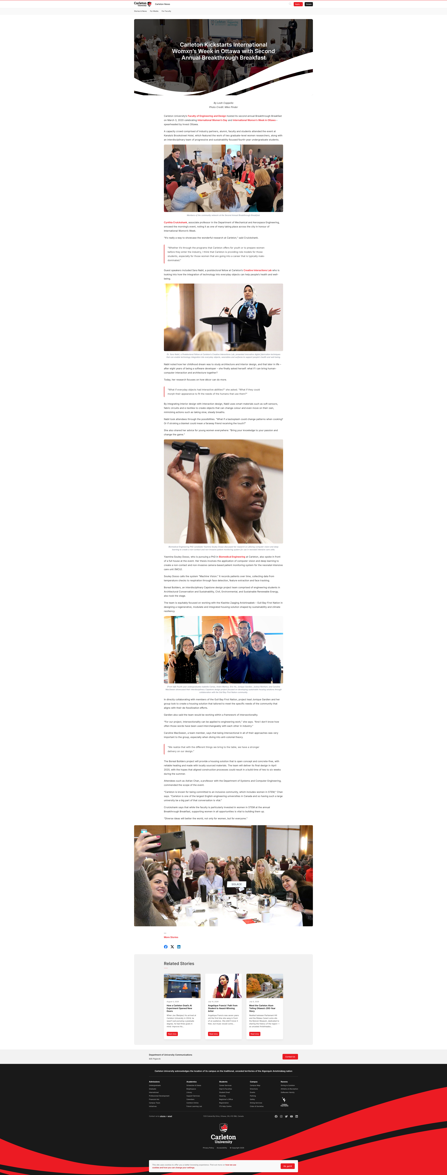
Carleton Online (192, 1103)
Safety (252, 1099)
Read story (173, 1034)
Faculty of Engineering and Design (207, 116)
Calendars (190, 1099)
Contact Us (290, 1057)
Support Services (193, 1096)
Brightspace (191, 1089)
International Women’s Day (212, 120)
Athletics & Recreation (289, 1089)
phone (163, 1116)
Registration (224, 1103)
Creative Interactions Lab (258, 270)
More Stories (171, 937)
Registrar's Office (226, 1099)
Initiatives (153, 1106)
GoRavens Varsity (288, 1092)
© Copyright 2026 (237, 1148)
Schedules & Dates (193, 1085)
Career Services (225, 1085)
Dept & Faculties (225, 1089)
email (170, 1116)
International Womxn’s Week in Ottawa (254, 120)
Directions (254, 1089)
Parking (253, 1096)
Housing (222, 1096)
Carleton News (162, 4)
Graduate (152, 1089)
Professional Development (159, 1096)
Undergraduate (155, 1085)
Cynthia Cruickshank (175, 222)
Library (189, 1092)
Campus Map (255, 1085)
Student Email (224, 1092)
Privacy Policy (208, 1148)
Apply (297, 4)
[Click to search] (290, 4)
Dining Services (256, 1103)
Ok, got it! (287, 1166)
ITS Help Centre (225, 1106)
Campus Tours (154, 1103)
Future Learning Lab (194, 1106)
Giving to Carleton (288, 1085)
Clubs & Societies (257, 1106)
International (154, 1092)
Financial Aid (154, 1099)
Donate (309, 4)
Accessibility (222, 1148)
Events (252, 1092)
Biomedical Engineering (232, 556)
